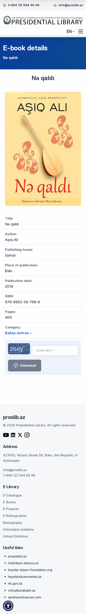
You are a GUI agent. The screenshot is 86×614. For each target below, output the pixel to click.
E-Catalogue (12, 495)
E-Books (9, 502)
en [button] (69, 31)
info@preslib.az (71, 5)
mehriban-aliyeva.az (23, 563)
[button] (8, 606)
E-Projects (11, 509)
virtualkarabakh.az (22, 590)
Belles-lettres (17, 333)
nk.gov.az (15, 583)
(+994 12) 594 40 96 (23, 5)
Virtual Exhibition (15, 536)
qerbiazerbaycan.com (24, 597)
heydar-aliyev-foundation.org (30, 570)
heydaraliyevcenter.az (25, 577)
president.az (17, 556)
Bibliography (12, 523)
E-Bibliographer (15, 516)
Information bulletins (18, 529)
